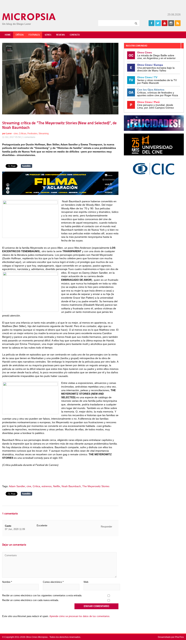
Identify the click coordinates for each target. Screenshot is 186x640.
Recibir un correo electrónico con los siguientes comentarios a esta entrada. (42, 595)
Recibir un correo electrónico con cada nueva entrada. (30, 600)
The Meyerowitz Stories (95, 486)
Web (86, 582)
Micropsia (29, 16)
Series (48, 35)
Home (8, 35)
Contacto (75, 35)
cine (16, 133)
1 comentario (28, 137)
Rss (178, 23)
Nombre (7, 582)
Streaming (44, 133)
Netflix (56, 486)
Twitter (158, 23)
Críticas (20, 35)
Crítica (36, 486)
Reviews (60, 35)
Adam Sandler (17, 486)
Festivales (34, 35)
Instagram (171, 23)
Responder (106, 526)
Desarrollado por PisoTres (171, 637)
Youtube (164, 23)
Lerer (9, 133)
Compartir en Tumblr (26, 166)
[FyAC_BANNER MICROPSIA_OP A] (60, 194)
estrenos (47, 486)
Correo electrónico (53, 582)
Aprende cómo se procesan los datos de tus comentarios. (79, 616)
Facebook (151, 23)
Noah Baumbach (71, 486)
